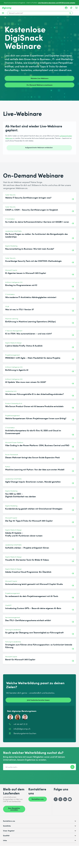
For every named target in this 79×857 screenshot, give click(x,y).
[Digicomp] (6, 8)
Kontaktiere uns (38, 799)
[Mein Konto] (66, 7)
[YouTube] (70, 799)
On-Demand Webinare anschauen (39, 85)
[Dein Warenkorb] (76, 7)
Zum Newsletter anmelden (14, 809)
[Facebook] (56, 799)
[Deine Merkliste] (71, 7)
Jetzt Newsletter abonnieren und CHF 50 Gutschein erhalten (56, 3)
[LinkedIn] (65, 799)
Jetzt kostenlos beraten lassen (38, 700)
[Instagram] (60, 799)
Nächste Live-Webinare (39, 78)
